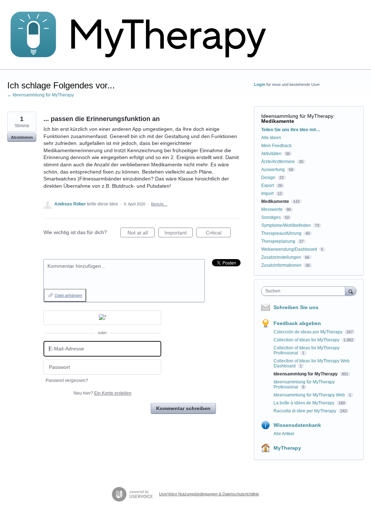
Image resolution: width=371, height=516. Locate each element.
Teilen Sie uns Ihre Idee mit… (290, 129)
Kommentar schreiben (183, 408)
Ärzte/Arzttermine (278, 161)
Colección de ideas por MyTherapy (308, 331)
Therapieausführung (281, 233)
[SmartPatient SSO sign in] (102, 318)
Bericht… (159, 204)
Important (178, 233)
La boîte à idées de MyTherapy (304, 402)
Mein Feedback (276, 145)
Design (268, 177)
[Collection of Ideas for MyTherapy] (143, 35)
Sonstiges (271, 217)
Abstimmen (22, 137)
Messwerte (272, 209)
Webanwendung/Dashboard (289, 249)
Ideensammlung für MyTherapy (297, 116)
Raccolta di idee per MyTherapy (305, 410)
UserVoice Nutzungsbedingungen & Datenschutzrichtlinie (209, 494)
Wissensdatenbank (297, 425)
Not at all (141, 233)
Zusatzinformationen (281, 265)
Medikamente (277, 121)
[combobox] (305, 291)
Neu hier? (103, 393)
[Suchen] (351, 290)
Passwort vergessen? (67, 380)
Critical (218, 233)
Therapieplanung (278, 241)
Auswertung (273, 169)
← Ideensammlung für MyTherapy (40, 94)
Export (267, 185)
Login (259, 84)
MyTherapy (287, 448)
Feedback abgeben (297, 323)
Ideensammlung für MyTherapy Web (310, 395)
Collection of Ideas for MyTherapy (307, 339)
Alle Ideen (271, 137)
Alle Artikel (284, 433)
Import (267, 193)
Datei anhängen (68, 295)
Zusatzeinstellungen (281, 257)
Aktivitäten (271, 153)
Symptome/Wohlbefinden (286, 225)
